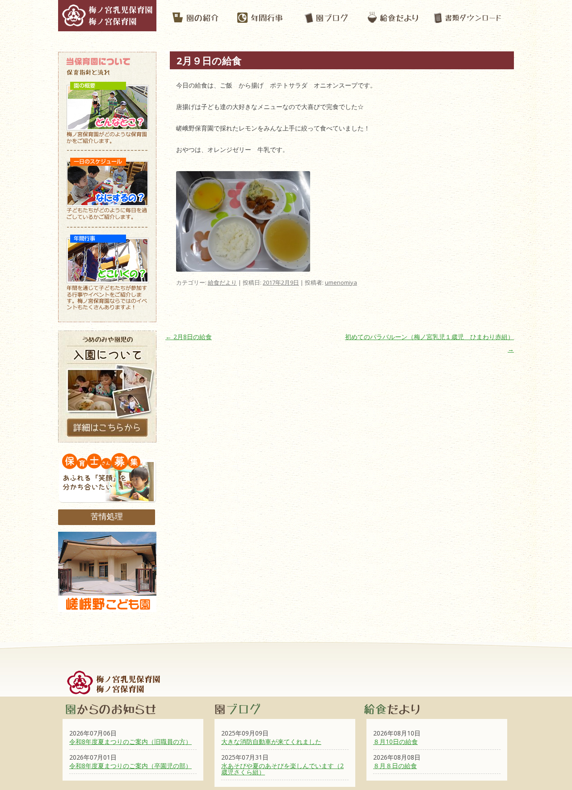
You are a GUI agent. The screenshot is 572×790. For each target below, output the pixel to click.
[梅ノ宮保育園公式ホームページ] (107, 27)
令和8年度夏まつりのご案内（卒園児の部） (130, 765)
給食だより (222, 282)
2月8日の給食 (188, 336)
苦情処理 (107, 516)
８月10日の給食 (395, 741)
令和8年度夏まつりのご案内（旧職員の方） (130, 741)
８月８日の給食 (395, 765)
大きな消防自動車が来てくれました (271, 741)
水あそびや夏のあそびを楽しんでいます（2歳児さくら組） (282, 768)
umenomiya (341, 282)
